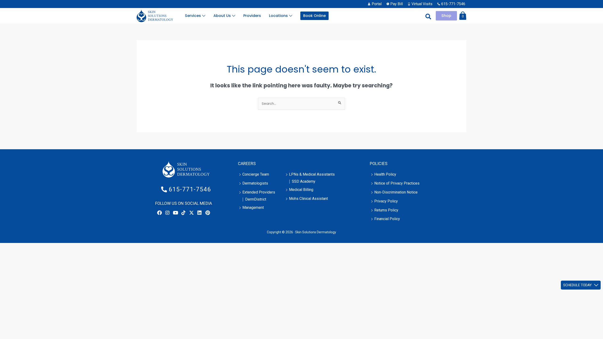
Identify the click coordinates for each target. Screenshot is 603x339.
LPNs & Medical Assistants (312, 174)
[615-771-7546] (451, 4)
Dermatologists (255, 183)
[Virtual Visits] (420, 4)
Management (253, 207)
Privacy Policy (386, 201)
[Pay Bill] (395, 4)
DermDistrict (255, 199)
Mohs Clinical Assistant (308, 198)
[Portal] (375, 4)
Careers (247, 163)
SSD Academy (303, 181)
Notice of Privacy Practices (397, 183)
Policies (378, 163)
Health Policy (385, 174)
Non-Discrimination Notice (396, 192)
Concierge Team (255, 174)
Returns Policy (386, 210)
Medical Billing (301, 189)
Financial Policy (387, 219)
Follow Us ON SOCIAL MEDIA (183, 203)
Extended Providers (258, 192)
